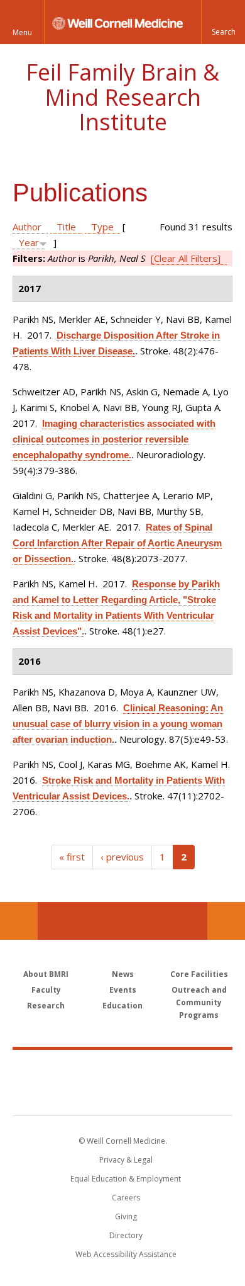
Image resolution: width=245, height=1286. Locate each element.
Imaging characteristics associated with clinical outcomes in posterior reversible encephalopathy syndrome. (114, 439)
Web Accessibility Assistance (126, 1254)
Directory (126, 1235)
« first (72, 856)
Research (46, 1005)
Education (122, 1005)
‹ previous (122, 856)
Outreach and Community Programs (199, 1002)
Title (66, 226)
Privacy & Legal (126, 1159)
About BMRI (45, 974)
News (123, 974)
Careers (126, 1197)
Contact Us (226, 921)
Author (27, 226)
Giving (126, 1216)
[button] (223, 22)
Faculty (46, 989)
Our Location (19, 921)
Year (29, 242)
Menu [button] (22, 32)
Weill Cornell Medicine (122, 1068)
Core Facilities (199, 974)
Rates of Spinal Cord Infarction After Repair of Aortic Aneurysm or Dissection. (117, 543)
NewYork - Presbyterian (122, 1095)
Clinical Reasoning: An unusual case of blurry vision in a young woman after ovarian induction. (118, 723)
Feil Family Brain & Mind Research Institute (122, 97)
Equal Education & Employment (125, 1178)
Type (102, 226)
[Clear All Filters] (185, 258)
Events (122, 989)
